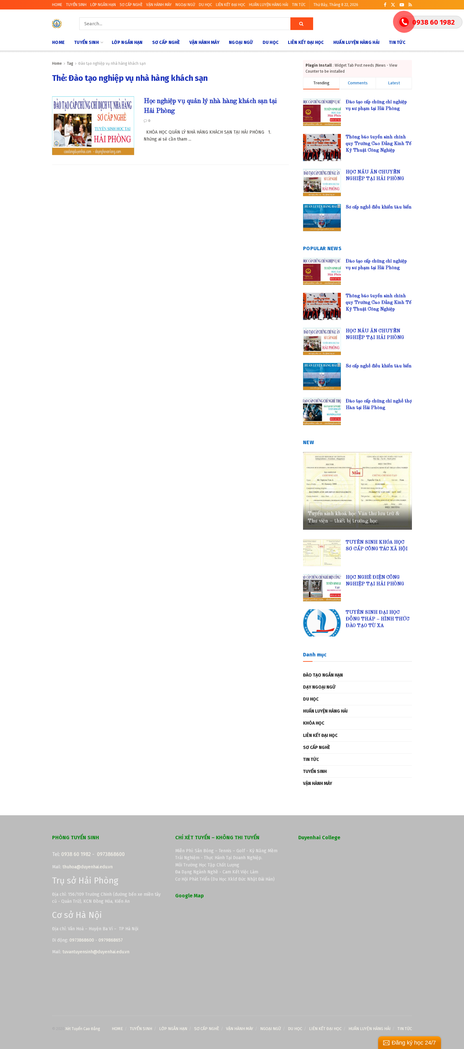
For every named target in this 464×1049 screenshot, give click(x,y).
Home (57, 63)
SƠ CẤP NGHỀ (131, 5)
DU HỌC (205, 5)
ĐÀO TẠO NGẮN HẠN (323, 675)
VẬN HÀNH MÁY (159, 5)
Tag (70, 63)
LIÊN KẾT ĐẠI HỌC (230, 5)
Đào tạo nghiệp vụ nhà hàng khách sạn (112, 63)
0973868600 (111, 854)
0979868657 (110, 940)
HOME (57, 5)
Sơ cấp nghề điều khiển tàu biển (379, 207)
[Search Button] (301, 23)
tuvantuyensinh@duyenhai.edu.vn (96, 952)
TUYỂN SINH (76, 5)
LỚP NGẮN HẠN (103, 5)
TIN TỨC (299, 5)
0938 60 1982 (76, 854)
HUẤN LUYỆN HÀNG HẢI (268, 5)
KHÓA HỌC (313, 723)
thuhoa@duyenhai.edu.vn (87, 867)
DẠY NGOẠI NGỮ (319, 687)
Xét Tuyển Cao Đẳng (82, 1029)
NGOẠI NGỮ (185, 5)
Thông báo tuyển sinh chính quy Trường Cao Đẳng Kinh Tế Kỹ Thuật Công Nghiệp (378, 144)
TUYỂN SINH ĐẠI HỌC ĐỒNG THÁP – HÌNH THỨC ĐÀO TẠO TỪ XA (377, 619)
